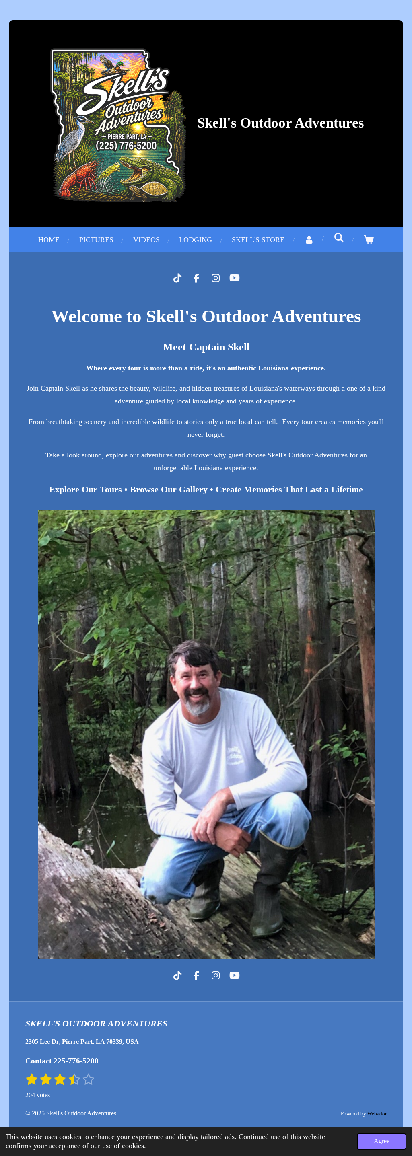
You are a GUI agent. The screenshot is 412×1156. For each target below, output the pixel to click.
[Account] (309, 239)
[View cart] (368, 239)
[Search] (339, 238)
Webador (377, 1114)
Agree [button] (381, 1141)
